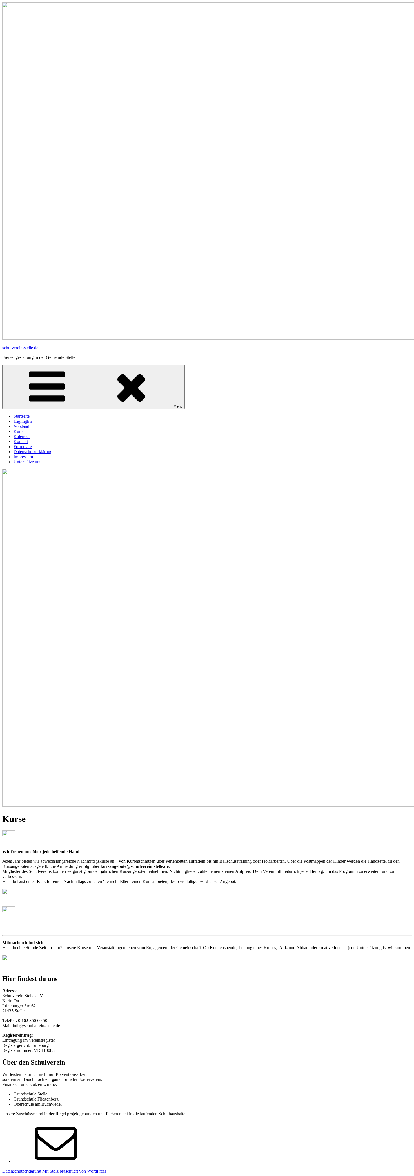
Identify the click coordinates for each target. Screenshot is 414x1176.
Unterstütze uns (27, 461)
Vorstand (21, 426)
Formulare (23, 446)
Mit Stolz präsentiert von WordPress (74, 1171)
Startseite (22, 416)
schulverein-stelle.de (20, 347)
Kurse (19, 431)
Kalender (22, 436)
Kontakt (21, 441)
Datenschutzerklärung (33, 451)
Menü (177, 406)
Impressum (23, 456)
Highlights (23, 421)
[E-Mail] (56, 1161)
